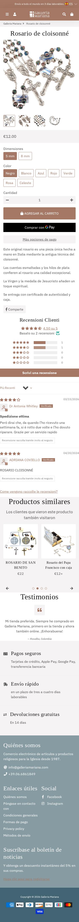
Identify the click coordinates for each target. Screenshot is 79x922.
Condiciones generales (20, 815)
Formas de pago (15, 822)
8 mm (25, 156)
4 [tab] (46, 588)
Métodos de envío (16, 835)
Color (7, 166)
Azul (41, 173)
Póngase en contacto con (19, 806)
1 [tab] (33, 588)
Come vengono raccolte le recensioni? (29, 491)
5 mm (10, 156)
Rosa (9, 183)
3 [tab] (42, 588)
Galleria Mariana (12, 23)
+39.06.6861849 (21, 774)
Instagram (54, 803)
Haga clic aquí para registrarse (26, 879)
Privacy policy (13, 829)
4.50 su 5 (50, 328)
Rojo (53, 173)
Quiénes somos (15, 797)
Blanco (26, 173)
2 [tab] (37, 588)
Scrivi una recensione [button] (39, 373)
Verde (67, 173)
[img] (10, 400)
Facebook (54, 797)
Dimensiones (13, 149)
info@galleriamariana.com (28, 767)
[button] (21, 342)
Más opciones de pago (39, 239)
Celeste (25, 183)
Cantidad (10, 193)
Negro (10, 173)
